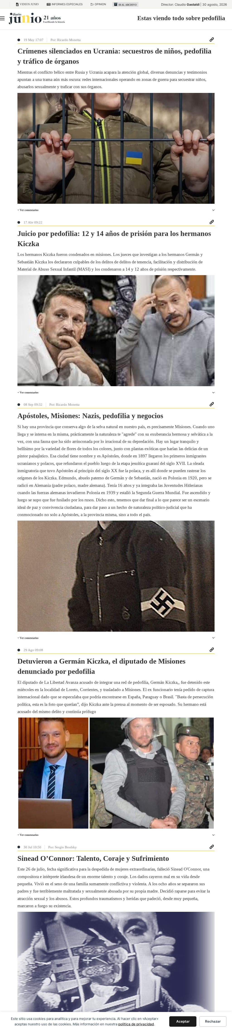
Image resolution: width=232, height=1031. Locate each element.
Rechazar (213, 1021)
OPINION (100, 4)
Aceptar (183, 1021)
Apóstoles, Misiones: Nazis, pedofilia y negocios (90, 416)
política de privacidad (136, 1024)
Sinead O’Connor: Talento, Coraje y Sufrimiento (93, 858)
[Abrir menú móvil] (2, 18)
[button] (116, 210)
